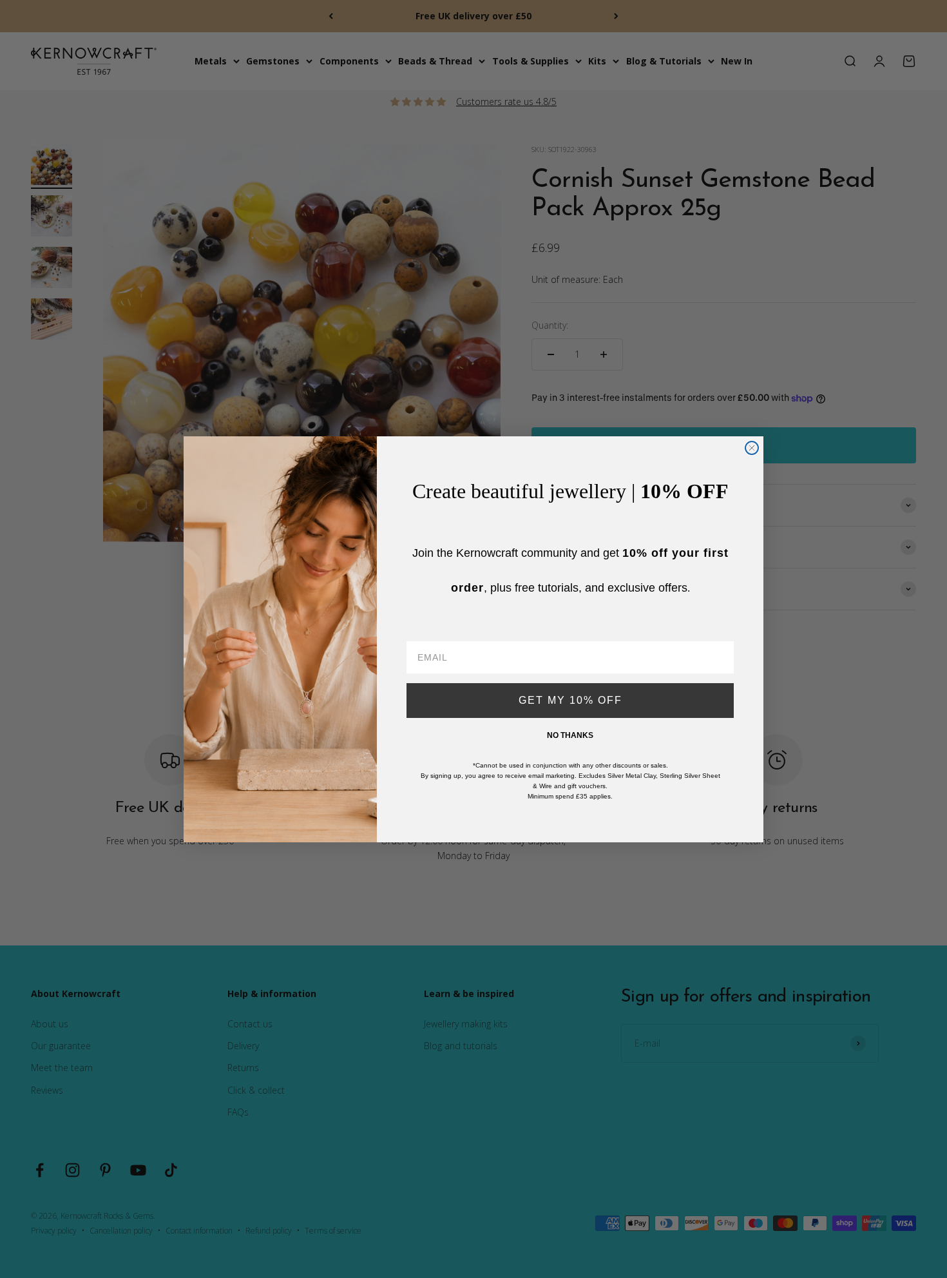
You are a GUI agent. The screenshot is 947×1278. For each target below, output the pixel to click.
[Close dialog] (751, 447)
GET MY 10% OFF (570, 700)
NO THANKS (570, 735)
